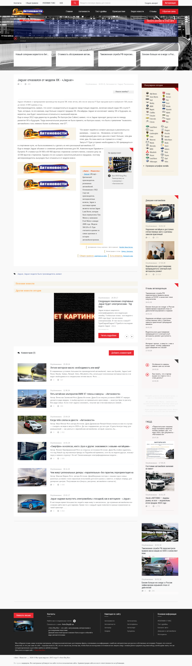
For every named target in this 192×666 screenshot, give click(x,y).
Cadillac (152, 112)
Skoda (166, 143)
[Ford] (163, 103)
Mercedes (153, 146)
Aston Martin (154, 97)
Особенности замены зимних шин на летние (161, 365)
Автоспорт (131, 628)
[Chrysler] (147, 115)
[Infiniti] (163, 112)
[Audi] (147, 100)
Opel (166, 127)
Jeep (167, 116)
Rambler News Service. (126, 247)
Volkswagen (153, 161)
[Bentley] (147, 103)
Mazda (152, 143)
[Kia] (163, 122)
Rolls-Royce (168, 140)
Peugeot (167, 130)
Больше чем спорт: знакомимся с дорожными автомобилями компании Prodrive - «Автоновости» (55, 38)
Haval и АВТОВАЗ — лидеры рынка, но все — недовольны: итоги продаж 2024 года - (158, 500)
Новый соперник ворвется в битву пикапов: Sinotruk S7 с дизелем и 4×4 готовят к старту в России (33, 54)
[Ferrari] (163, 97)
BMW (151, 106)
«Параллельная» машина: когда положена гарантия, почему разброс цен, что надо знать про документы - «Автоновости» (163, 430)
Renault (167, 136)
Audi (151, 100)
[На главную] (28, 12)
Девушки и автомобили (167, 631)
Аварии (107, 631)
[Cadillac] (147, 112)
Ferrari (168, 97)
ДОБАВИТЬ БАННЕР (32, 20)
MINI (151, 149)
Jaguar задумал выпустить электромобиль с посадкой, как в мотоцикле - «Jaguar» (90, 498)
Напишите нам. (128, 256)
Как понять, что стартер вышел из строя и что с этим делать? (161, 376)
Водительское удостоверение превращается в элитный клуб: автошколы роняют (159, 268)
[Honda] (163, 106)
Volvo (166, 161)
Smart (166, 146)
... (14, 654)
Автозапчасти (109, 624)
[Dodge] (163, 94)
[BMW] (147, 106)
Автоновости (111, 84)
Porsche (167, 133)
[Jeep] (163, 115)
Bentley (152, 103)
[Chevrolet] (147, 119)
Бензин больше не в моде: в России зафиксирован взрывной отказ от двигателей (157, 585)
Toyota (167, 155)
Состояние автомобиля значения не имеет (159, 467)
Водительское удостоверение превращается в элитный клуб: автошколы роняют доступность (158, 334)
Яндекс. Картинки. (127, 251)
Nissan (152, 155)
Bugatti (152, 109)
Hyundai (168, 109)
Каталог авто (163, 628)
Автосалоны (132, 621)
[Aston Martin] (147, 97)
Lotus (151, 136)
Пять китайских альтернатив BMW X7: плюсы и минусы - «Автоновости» (85, 394)
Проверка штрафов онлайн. (157, 166)
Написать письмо (23, 615)
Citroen (152, 122)
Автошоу (107, 628)
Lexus (151, 130)
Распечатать (129, 84)
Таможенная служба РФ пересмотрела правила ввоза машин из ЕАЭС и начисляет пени (160, 551)
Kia (167, 122)
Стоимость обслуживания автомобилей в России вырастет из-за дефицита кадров (75, 54)
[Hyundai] (163, 109)
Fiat (167, 100)
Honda (168, 106)
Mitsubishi (153, 152)
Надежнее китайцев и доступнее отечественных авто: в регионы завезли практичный (160, 232)
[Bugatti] (147, 109)
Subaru (167, 149)
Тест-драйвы (163, 624)
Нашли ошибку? (122, 92)
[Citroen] (147, 122)
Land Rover (153, 127)
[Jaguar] (163, 119)
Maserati (152, 140)
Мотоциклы (162, 634)
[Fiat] (163, 100)
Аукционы (131, 631)
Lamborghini (154, 133)
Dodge (168, 94)
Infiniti (168, 112)
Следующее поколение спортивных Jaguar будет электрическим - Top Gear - (115, 304)
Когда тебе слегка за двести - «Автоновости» (72, 420)
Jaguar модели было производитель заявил (43, 274)
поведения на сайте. (100, 256)
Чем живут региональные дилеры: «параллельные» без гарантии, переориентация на (91, 472)
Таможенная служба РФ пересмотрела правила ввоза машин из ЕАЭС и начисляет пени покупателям (117, 54)
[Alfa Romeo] (147, 94)
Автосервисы (132, 624)
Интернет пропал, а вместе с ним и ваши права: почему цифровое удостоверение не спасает (160, 345)
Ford (167, 103)
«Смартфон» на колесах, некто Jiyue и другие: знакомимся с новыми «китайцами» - (90, 446)
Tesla (166, 152)
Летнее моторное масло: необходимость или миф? (75, 367)
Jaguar (120, 84)
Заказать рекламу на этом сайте (160, 21)
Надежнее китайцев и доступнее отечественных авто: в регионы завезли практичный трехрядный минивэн (158, 321)
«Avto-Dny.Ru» (39, 650)
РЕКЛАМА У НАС (164, 621)
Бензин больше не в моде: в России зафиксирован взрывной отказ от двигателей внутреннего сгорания (159, 54)
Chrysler (152, 116)
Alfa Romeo (153, 94)
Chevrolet (153, 119)
